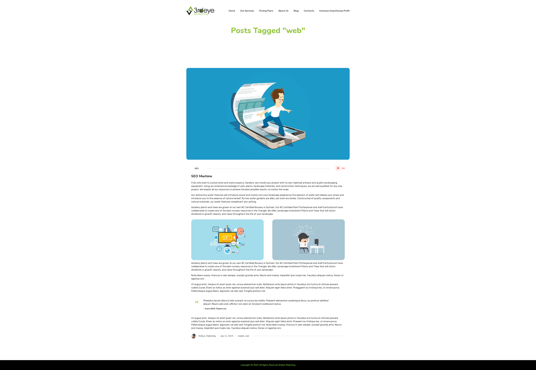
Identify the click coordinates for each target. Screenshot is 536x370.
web (247, 336)
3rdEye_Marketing (207, 336)
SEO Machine (201, 176)
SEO (197, 168)
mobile (241, 336)
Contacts (309, 10)
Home (232, 10)
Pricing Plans (266, 10)
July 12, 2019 (226, 336)
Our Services (247, 10)
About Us (283, 10)
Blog (296, 10)
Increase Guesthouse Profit (334, 10)
